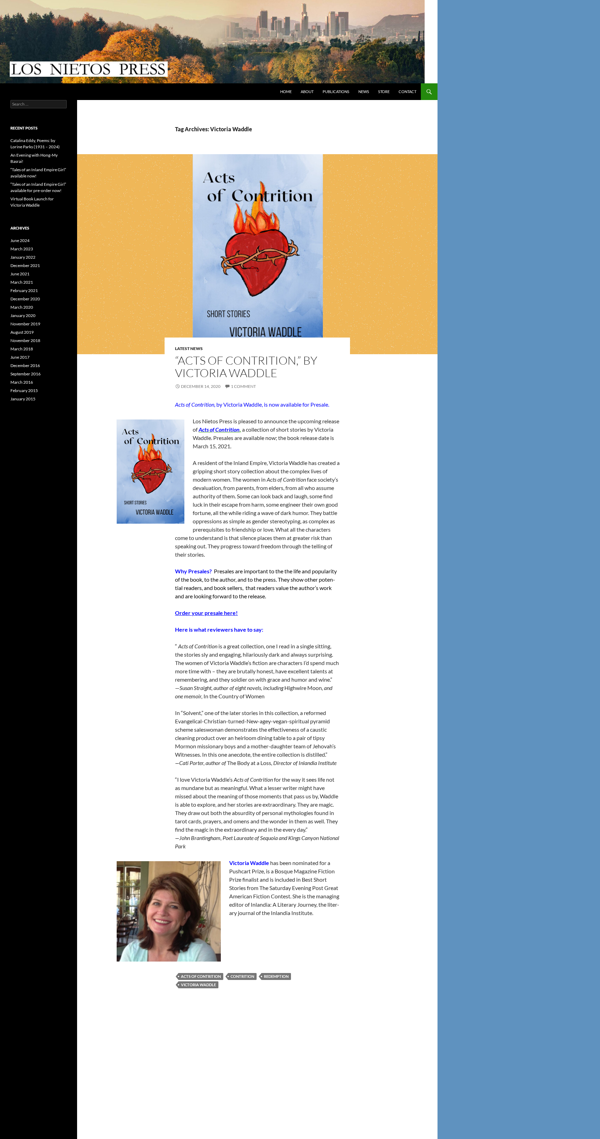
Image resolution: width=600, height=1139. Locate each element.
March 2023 (21, 248)
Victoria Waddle (198, 984)
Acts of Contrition (201, 976)
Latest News (189, 348)
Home (286, 91)
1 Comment (243, 386)
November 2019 (25, 323)
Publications (336, 91)
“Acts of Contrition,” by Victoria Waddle (246, 366)
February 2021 (24, 290)
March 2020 (21, 307)
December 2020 (25, 298)
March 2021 (21, 282)
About (307, 91)
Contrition (242, 976)
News (363, 91)
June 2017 (20, 357)
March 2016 (21, 382)
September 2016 (25, 373)
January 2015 (22, 398)
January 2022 (22, 257)
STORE (384, 91)
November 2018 (25, 340)
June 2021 (20, 273)
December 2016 (25, 365)
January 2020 (22, 315)
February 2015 (24, 390)
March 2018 (21, 348)
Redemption (276, 976)
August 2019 (22, 332)
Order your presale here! (206, 612)
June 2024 (20, 240)
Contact (407, 91)
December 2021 (25, 265)
